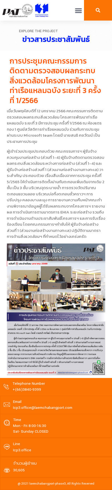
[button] (78, 10)
